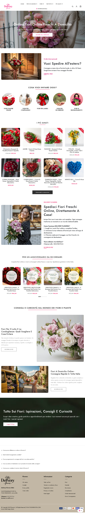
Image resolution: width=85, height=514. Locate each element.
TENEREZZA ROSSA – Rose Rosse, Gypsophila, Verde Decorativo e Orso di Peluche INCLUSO (53, 182)
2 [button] (41, 296)
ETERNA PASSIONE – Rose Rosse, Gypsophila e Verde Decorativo (10, 181)
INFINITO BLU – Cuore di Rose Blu (74, 180)
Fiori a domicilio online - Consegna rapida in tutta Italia (65, 372)
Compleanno (68, 491)
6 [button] (46, 296)
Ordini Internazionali (70, 493)
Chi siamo (25, 482)
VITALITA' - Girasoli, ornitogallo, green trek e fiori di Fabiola (74, 150)
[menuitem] (22, 4)
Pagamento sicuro (48, 488)
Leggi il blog (10, 424)
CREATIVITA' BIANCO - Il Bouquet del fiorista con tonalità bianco (53, 289)
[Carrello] (80, 6)
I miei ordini (25, 491)
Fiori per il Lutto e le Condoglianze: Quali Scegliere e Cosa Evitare (16, 331)
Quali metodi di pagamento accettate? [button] (12, 455)
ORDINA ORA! (48, 74)
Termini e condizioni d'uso (51, 485)
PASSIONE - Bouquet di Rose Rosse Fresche (53, 150)
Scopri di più (9, 349)
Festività (67, 485)
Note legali (47, 493)
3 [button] (42, 296)
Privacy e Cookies (48, 491)
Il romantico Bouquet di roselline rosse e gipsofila (11, 150)
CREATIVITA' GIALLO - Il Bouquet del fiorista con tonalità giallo (73, 289)
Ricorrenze (68, 488)
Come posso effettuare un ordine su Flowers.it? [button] (14, 450)
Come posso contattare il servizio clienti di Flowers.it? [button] (16, 468)
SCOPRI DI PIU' (48, 247)
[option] (8, 102)
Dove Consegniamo (70, 496)
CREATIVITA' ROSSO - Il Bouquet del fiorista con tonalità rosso (11, 289)
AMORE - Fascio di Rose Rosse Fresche (32, 150)
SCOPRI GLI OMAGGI (42, 35)
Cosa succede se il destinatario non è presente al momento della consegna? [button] (21, 463)
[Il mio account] (76, 6)
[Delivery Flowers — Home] (8, 6)
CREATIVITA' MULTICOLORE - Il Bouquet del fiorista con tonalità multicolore (32, 289)
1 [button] (39, 296)
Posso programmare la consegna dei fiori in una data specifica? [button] (18, 459)
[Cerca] (72, 6)
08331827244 (58, 244)
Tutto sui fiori (47, 482)
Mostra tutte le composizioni (42, 192)
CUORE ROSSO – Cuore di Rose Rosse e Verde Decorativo (32, 181)
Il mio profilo (25, 488)
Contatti (24, 485)
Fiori (66, 482)
